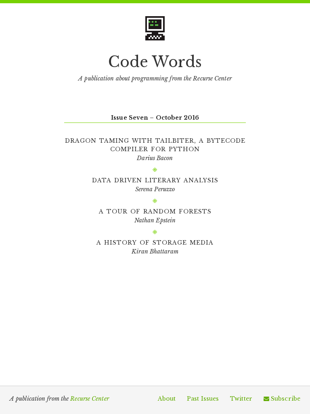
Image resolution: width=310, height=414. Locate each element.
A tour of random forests (155, 210)
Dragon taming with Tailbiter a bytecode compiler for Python (155, 144)
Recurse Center (89, 398)
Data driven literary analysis (155, 179)
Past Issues (203, 398)
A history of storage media (155, 242)
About (167, 398)
